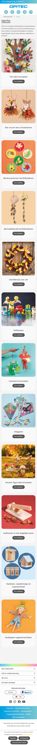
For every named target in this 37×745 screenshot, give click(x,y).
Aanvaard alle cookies (19, 742)
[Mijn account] (25, 12)
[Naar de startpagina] (18, 6)
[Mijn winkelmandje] (31, 12)
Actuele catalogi (8, 682)
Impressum (9, 708)
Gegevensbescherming (22, 708)
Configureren (24, 738)
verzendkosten (11, 726)
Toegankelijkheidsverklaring (15, 714)
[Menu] (6, 12)
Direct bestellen (20, 717)
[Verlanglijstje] (18, 12)
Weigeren (13, 738)
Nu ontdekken (18, 81)
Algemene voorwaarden (11, 711)
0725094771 (20, 1)
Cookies (28, 714)
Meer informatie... (28, 734)
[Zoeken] (12, 12)
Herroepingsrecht (26, 711)
